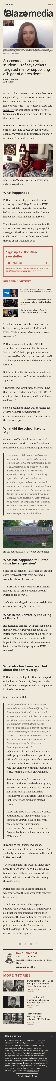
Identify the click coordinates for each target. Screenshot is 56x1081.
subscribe (8, 4)
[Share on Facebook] (20, 944)
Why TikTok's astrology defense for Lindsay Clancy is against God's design (34, 311)
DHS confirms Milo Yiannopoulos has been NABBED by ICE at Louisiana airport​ (38, 1000)
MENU (50, 4)
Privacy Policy (31, 268)
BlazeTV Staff (33, 1022)
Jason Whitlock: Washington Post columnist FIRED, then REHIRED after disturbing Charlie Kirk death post (39, 1017)
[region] (28, 1056)
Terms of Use (43, 268)
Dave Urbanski (11, 80)
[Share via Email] (30, 944)
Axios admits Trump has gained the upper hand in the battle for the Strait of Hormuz (36, 291)
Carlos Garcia (33, 989)
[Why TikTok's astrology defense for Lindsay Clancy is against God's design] (10, 313)
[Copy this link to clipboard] (36, 944)
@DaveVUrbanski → (25, 967)
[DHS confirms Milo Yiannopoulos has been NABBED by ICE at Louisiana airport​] (13, 1002)
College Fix (27, 204)
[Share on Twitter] (25, 944)
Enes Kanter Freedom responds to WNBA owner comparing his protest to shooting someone (35, 302)
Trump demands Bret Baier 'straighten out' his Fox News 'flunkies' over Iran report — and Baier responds (40, 984)
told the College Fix (21, 677)
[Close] (52, 1036)
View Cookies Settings (27, 1076)
